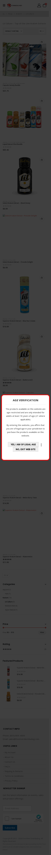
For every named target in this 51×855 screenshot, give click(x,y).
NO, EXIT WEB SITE (25, 449)
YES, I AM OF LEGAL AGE (23, 444)
